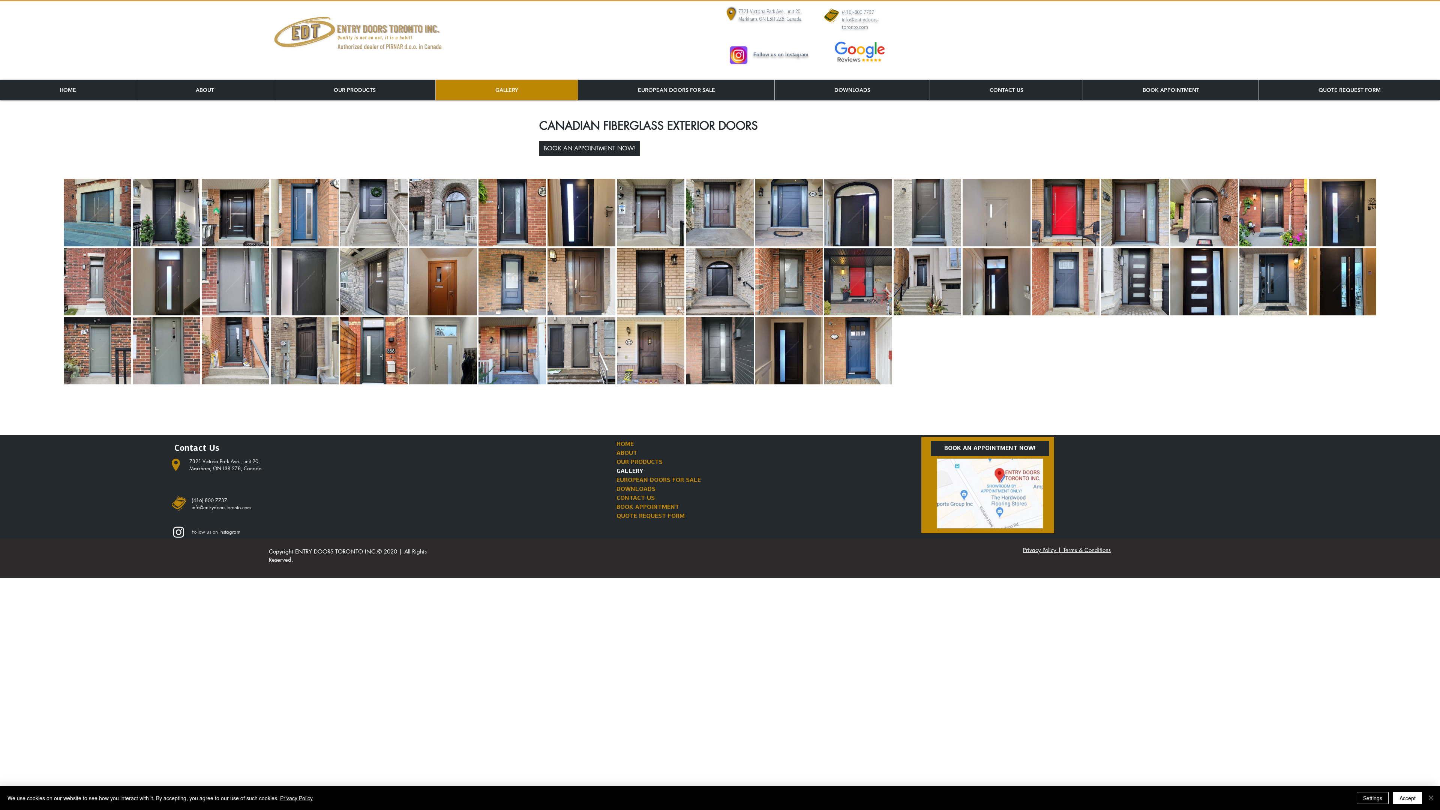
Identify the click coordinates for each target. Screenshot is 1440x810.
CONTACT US (635, 498)
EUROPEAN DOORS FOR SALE (658, 480)
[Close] (1431, 798)
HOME (625, 444)
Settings (1372, 798)
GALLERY (629, 471)
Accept (1408, 798)
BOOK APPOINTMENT (647, 507)
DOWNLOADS (636, 489)
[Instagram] (178, 532)
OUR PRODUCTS (639, 462)
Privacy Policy (296, 798)
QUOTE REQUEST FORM (650, 516)
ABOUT (626, 453)
